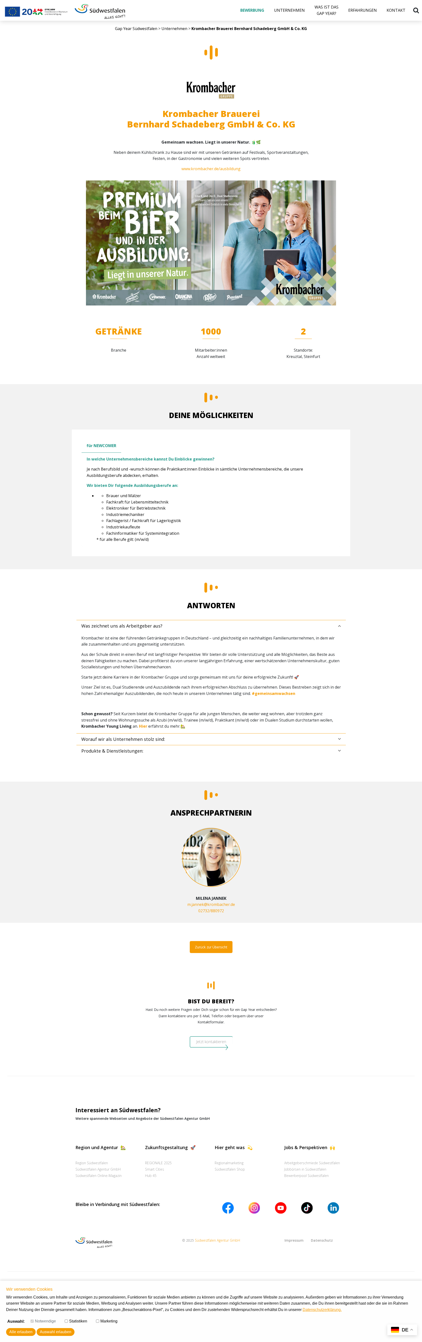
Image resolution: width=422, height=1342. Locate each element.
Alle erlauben (20, 1332)
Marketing (108, 1321)
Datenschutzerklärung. (322, 1310)
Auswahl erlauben (55, 1332)
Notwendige (45, 1321)
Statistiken (78, 1321)
